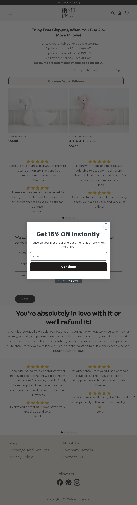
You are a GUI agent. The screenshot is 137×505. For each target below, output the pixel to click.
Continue (68, 267)
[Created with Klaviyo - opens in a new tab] (68, 281)
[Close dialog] (106, 226)
